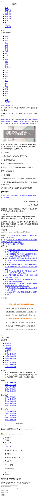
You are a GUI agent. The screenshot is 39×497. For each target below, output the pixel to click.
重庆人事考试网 (10, 389)
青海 (6, 93)
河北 (6, 64)
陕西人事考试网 (10, 420)
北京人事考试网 (10, 383)
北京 (6, 38)
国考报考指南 (33, 315)
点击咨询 (8, 446)
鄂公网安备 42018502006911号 (13, 434)
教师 (6, 352)
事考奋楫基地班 (19, 326)
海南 (6, 60)
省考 (6, 22)
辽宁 (6, 98)
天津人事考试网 (10, 391)
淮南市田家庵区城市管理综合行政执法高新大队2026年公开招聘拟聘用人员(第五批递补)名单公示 (21, 260)
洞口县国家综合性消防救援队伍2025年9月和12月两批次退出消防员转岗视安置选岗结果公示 (21, 267)
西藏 (6, 87)
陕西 (6, 95)
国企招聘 (8, 18)
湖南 (6, 72)
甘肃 (6, 70)
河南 (6, 76)
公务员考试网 (5, 119)
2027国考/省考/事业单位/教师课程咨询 (20, 304)
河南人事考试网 (10, 403)
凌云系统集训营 (31, 329)
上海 (6, 40)
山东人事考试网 (10, 399)
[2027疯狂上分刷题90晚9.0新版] (1, 336)
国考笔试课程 (10, 322)
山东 (6, 43)
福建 (6, 53)
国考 (6, 20)
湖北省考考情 (10, 312)
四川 (6, 79)
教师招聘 (8, 12)
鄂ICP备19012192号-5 (27, 429)
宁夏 (6, 89)
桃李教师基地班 (31, 326)
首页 (6, 8)
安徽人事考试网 (10, 358)
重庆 (6, 81)
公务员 (7, 25)
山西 (6, 66)
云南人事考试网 (10, 367)
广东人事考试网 (10, 387)
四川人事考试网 (18, 244)
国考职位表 (24, 308)
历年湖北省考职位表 (12, 308)
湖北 (6, 74)
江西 (6, 100)
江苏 (6, 45)
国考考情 (31, 312)
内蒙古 (7, 102)
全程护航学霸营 (19, 329)
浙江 (6, 47)
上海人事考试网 (10, 362)
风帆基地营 (9, 329)
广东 (6, 55)
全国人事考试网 (10, 365)
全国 (6, 36)
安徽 (6, 49)
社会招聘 (8, 350)
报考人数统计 (23, 315)
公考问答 (8, 27)
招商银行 (8, 360)
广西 (6, 57)
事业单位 (8, 10)
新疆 (6, 91)
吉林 (6, 51)
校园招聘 (8, 348)
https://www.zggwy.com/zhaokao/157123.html (15, 232)
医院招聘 (8, 14)
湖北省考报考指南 (12, 315)
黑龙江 (7, 68)
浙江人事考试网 (10, 354)
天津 (6, 62)
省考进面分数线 (21, 312)
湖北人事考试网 (10, 411)
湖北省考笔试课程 (22, 322)
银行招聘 (8, 16)
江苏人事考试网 (10, 356)
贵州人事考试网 (10, 417)
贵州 (6, 85)
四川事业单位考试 (23, 124)
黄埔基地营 (9, 326)
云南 (6, 83)
